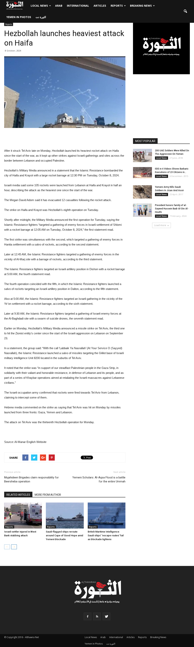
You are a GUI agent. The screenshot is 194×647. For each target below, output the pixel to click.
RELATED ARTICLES (18, 494)
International (78, 5)
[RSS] (97, 616)
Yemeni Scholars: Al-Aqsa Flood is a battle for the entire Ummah (98, 479)
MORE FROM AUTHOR (48, 494)
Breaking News (141, 5)
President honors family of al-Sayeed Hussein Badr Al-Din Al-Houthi (172, 208)
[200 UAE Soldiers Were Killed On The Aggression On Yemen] (142, 155)
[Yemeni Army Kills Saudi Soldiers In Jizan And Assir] (142, 192)
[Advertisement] (64, 138)
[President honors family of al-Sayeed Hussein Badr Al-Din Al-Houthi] (142, 210)
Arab (58, 5)
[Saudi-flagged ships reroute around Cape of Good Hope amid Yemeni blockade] (65, 516)
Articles (100, 5)
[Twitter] (106, 616)
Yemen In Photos (18, 17)
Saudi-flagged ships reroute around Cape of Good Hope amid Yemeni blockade (64, 535)
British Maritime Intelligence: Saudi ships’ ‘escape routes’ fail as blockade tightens (106, 535)
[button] (185, 11)
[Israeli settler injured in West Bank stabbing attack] (23, 516)
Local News (39, 5)
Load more (160, 225)
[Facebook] (87, 616)
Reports (117, 5)
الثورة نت (41, 17)
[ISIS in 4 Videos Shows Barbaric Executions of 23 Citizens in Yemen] (142, 172)
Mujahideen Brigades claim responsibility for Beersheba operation (31, 479)
